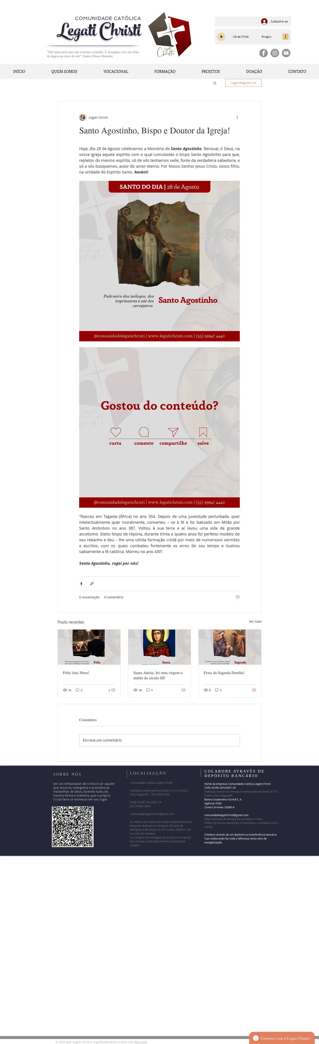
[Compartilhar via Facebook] (81, 584)
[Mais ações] (237, 117)
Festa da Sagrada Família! (226, 672)
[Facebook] (263, 53)
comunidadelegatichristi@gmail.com (152, 814)
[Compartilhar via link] (92, 584)
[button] (215, 83)
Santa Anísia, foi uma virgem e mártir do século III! (158, 675)
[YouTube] (286, 53)
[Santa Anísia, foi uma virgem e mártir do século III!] (159, 647)
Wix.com (141, 1042)
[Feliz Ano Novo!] (89, 647)
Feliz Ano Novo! (76, 672)
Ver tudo (255, 621)
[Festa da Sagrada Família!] (230, 647)
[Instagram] (275, 53)
